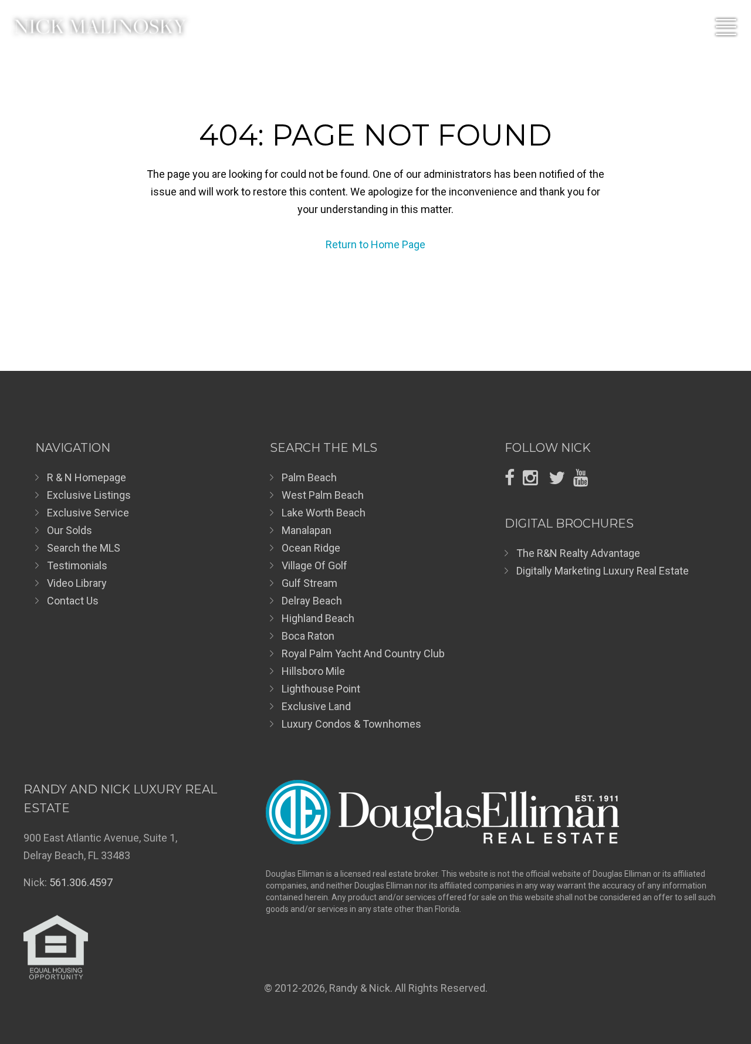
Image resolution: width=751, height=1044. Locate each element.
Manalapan (306, 530)
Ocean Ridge (311, 548)
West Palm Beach (323, 495)
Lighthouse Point (321, 689)
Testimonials (77, 565)
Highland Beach (318, 618)
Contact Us (73, 600)
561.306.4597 (81, 882)
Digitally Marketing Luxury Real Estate (602, 571)
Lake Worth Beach (324, 512)
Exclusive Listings (89, 495)
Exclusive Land (316, 706)
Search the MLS (83, 548)
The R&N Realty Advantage (578, 553)
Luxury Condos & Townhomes (351, 724)
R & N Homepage (86, 477)
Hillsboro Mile (313, 671)
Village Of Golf (314, 565)
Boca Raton (308, 636)
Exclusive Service (88, 512)
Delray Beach (312, 600)
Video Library (77, 583)
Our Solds (69, 530)
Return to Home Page (375, 244)
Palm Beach (309, 477)
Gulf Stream (309, 583)
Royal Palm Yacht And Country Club (363, 653)
